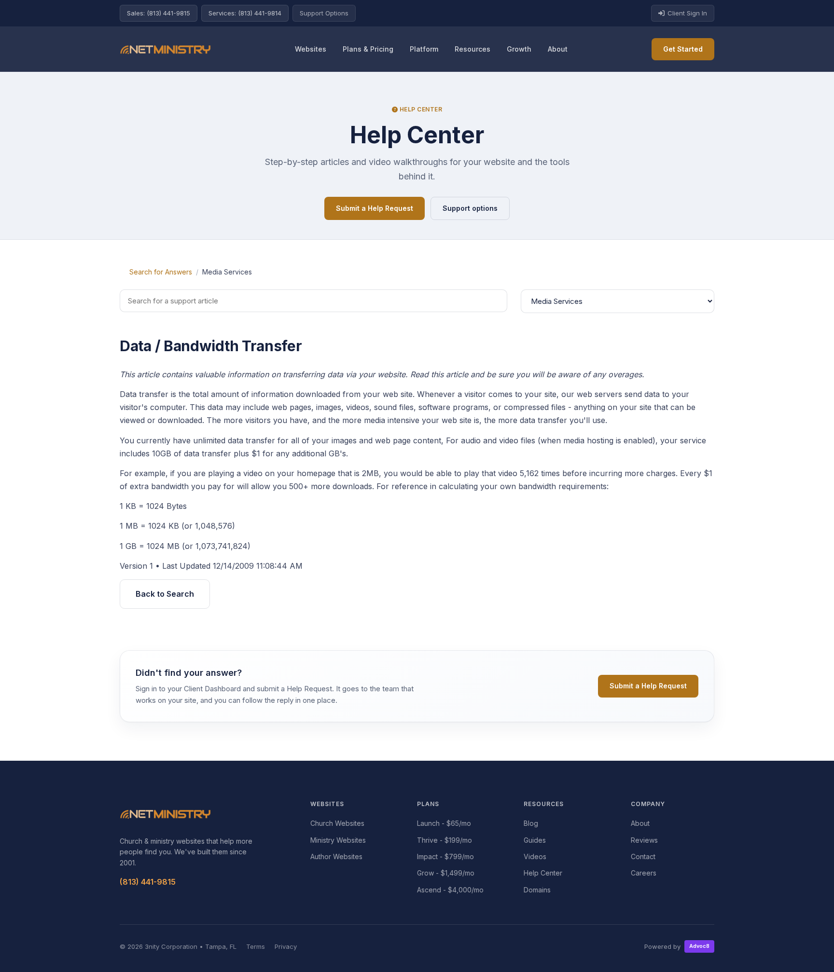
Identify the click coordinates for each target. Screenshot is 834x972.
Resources (472, 49)
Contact (643, 856)
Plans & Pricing (368, 49)
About (558, 49)
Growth (519, 49)
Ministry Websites (338, 840)
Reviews (644, 840)
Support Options (324, 13)
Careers (643, 873)
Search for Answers (160, 272)
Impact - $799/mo (445, 856)
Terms (255, 946)
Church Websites (337, 823)
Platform (424, 49)
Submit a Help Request (374, 208)
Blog (531, 823)
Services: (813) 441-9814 (244, 13)
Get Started (683, 49)
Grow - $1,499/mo (445, 873)
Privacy (286, 946)
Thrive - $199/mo (444, 840)
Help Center (543, 873)
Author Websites (336, 856)
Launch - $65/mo (444, 823)
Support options (470, 208)
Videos (535, 856)
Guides (535, 840)
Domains (537, 890)
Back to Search (165, 594)
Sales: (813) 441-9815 (158, 13)
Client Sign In (687, 13)
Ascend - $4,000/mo (450, 890)
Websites (310, 49)
